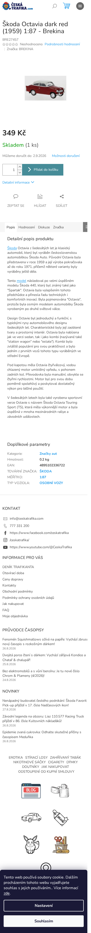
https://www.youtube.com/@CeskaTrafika (41, 547)
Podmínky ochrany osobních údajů (28, 597)
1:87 (43, 477)
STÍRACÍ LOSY (36, 757)
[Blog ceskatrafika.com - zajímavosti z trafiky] (31, 790)
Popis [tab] (11, 227)
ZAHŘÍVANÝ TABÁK (65, 757)
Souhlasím (43, 921)
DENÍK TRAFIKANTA (18, 567)
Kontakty (9, 585)
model (21, 280)
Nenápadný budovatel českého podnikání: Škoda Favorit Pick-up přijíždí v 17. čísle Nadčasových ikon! (44, 703)
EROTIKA (16, 757)
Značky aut (48, 453)
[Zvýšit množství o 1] (19, 167)
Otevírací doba (13, 573)
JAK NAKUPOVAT (55, 766)
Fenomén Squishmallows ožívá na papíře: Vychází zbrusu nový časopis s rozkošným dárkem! (45, 641)
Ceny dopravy (12, 579)
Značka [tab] (58, 227)
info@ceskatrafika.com (26, 518)
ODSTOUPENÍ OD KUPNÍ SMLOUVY (46, 771)
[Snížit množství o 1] (19, 172)
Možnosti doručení (66, 156)
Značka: (20, 49)
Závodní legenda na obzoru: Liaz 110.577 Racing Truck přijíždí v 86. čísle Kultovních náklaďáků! (43, 718)
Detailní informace (16, 182)
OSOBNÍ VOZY (51, 483)
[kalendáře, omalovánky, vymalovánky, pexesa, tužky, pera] (60, 844)
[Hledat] (54, 6)
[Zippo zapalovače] (60, 790)
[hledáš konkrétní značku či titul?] (60, 817)
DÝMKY (72, 762)
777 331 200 (19, 526)
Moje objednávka (15, 616)
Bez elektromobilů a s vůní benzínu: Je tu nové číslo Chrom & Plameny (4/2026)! (41, 673)
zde (7, 893)
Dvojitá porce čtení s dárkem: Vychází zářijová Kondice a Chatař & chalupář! (44, 657)
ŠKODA (46, 471)
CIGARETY (56, 762)
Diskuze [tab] (44, 227)
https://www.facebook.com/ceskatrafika (39, 533)
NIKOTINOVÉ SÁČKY (29, 762)
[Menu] (80, 6)
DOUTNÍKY (30, 766)
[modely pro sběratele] (31, 817)
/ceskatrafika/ (19, 540)
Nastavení (44, 905)
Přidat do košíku (46, 169)
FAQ (5, 610)
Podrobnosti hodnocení (62, 44)
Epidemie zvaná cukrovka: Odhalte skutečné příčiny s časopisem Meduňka (41, 734)
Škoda (12, 248)
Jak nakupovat (13, 603)
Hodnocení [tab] (26, 227)
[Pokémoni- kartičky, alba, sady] (31, 844)
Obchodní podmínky (17, 591)
